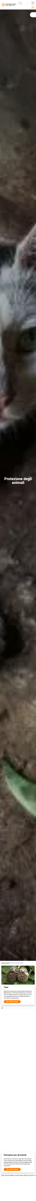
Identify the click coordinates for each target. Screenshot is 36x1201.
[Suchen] (33, 3)
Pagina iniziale (5, 963)
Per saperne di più (12, 1001)
